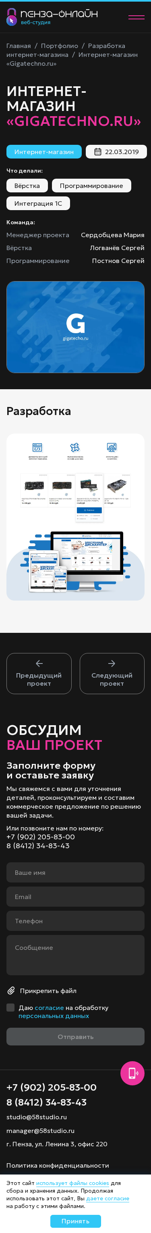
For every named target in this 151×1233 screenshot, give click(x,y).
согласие (49, 1008)
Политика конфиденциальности (57, 1165)
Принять (75, 1221)
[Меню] (136, 17)
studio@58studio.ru (36, 1117)
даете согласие (107, 1198)
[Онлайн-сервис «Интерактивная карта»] (112, 673)
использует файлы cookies (72, 1183)
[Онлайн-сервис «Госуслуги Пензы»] (39, 673)
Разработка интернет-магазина (65, 50)
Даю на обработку (63, 1012)
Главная (18, 46)
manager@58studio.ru (40, 1131)
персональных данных (54, 1016)
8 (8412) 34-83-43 (38, 845)
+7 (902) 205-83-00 (40, 836)
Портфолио (59, 46)
